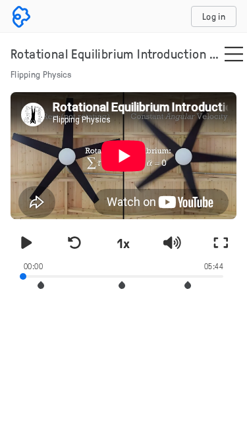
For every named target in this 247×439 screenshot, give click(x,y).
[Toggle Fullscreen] (220, 243)
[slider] (123, 275)
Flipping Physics (41, 74)
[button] (41, 285)
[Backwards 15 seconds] (75, 243)
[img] (233, 55)
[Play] (26, 243)
